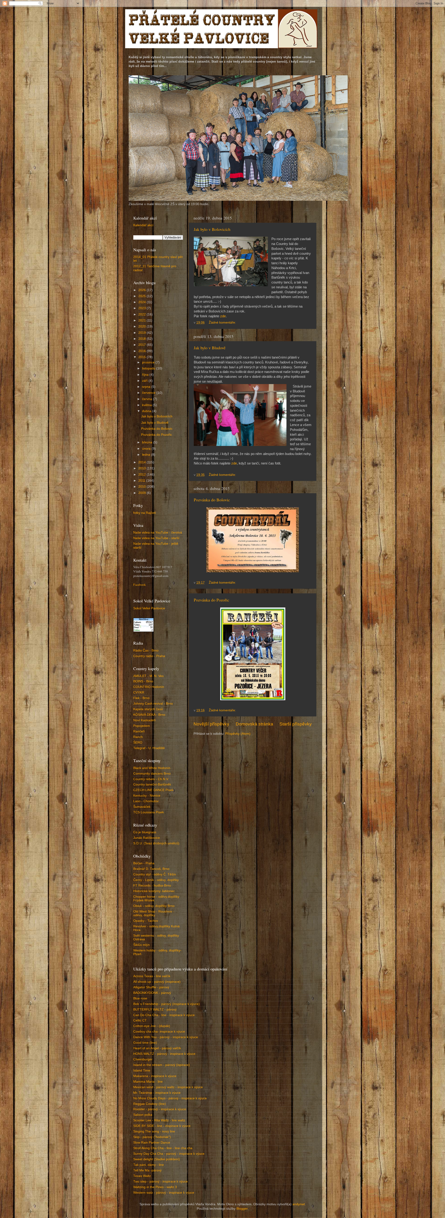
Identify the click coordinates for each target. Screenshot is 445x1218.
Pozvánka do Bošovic (212, 499)
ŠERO (137, 742)
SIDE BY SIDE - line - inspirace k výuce (162, 1126)
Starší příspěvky (296, 724)
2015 (142, 357)
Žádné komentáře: (223, 322)
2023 (142, 308)
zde (223, 316)
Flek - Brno (141, 698)
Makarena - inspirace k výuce (154, 1076)
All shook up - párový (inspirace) (157, 981)
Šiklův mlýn (141, 945)
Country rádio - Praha (149, 656)
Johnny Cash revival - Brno (153, 703)
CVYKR (138, 692)
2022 (142, 314)
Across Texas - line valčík (151, 976)
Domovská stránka (254, 724)
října (145, 374)
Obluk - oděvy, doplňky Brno (154, 906)
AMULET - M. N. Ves (148, 676)
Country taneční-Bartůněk (152, 784)
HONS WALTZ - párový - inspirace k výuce (164, 1054)
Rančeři (139, 731)
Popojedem (141, 726)
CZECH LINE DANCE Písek (153, 790)
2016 (142, 351)
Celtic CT (140, 1020)
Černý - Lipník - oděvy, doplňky (156, 880)
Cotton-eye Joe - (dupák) (151, 1026)
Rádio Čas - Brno (146, 650)
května (147, 405)
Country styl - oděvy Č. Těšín (154, 874)
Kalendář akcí (143, 225)
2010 (142, 486)
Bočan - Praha (143, 863)
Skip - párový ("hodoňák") (152, 1137)
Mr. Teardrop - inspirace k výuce (157, 1092)
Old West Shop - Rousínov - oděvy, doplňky (153, 913)
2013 (142, 468)
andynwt (298, 1204)
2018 (142, 338)
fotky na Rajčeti (144, 513)
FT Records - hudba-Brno (152, 885)
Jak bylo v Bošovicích (212, 229)
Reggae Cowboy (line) (149, 1104)
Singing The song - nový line (154, 1131)
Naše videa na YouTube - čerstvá (157, 532)
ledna (146, 454)
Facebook (139, 584)
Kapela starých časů (148, 709)
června (147, 399)
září (145, 380)
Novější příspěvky (211, 724)
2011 (142, 480)
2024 (142, 302)
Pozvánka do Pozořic (211, 600)
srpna (146, 386)
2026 (142, 290)
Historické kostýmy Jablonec (154, 891)
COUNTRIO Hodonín (148, 687)
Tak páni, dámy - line (148, 1165)
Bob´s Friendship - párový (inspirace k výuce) (166, 1004)
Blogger (242, 1208)
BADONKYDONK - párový (152, 993)
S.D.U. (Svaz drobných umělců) (156, 843)
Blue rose (140, 998)
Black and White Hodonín (151, 768)
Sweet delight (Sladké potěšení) (156, 1159)
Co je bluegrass (144, 832)
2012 (142, 474)
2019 (142, 332)
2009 (142, 493)
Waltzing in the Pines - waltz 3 (155, 1187)
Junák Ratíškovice (146, 838)
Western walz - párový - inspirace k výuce (163, 1192)
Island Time (141, 1070)
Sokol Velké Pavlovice (149, 608)
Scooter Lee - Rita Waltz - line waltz (159, 1120)
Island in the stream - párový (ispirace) (161, 1065)
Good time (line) (145, 1042)
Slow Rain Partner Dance (151, 1142)
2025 (142, 296)
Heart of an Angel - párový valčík (157, 1048)
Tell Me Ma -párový (147, 1170)
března (147, 442)
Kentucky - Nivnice (146, 795)
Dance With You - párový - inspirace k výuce (165, 1037)
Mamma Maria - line (148, 1081)
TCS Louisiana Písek (148, 812)
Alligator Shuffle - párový (151, 987)
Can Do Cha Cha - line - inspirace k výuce (164, 1015)
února (147, 448)
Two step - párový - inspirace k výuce (160, 1181)
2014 (142, 462)
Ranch (138, 737)
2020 (142, 326)
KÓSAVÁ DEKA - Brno (149, 714)
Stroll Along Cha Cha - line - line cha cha (162, 1148)
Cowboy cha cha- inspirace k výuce (159, 1031)
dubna (147, 411)
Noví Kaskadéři (144, 720)
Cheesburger (143, 1059)
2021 (142, 320)
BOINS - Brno (143, 681)
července (149, 392)
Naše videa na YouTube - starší (156, 538)
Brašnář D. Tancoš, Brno (151, 869)
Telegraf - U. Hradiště (149, 748)
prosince (149, 362)
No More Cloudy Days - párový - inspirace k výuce (170, 1098)
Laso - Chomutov (146, 801)
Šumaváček (141, 806)
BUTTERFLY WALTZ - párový (155, 1009)
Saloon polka (142, 1114)
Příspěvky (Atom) (238, 733)
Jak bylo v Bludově (210, 347)
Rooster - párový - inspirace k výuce (159, 1109)
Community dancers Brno (152, 773)
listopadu (149, 368)
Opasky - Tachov (145, 920)
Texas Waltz (142, 1176)
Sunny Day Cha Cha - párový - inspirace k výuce (168, 1153)
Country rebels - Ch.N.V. (151, 779)
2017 (142, 345)
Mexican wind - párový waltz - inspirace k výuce (168, 1087)
